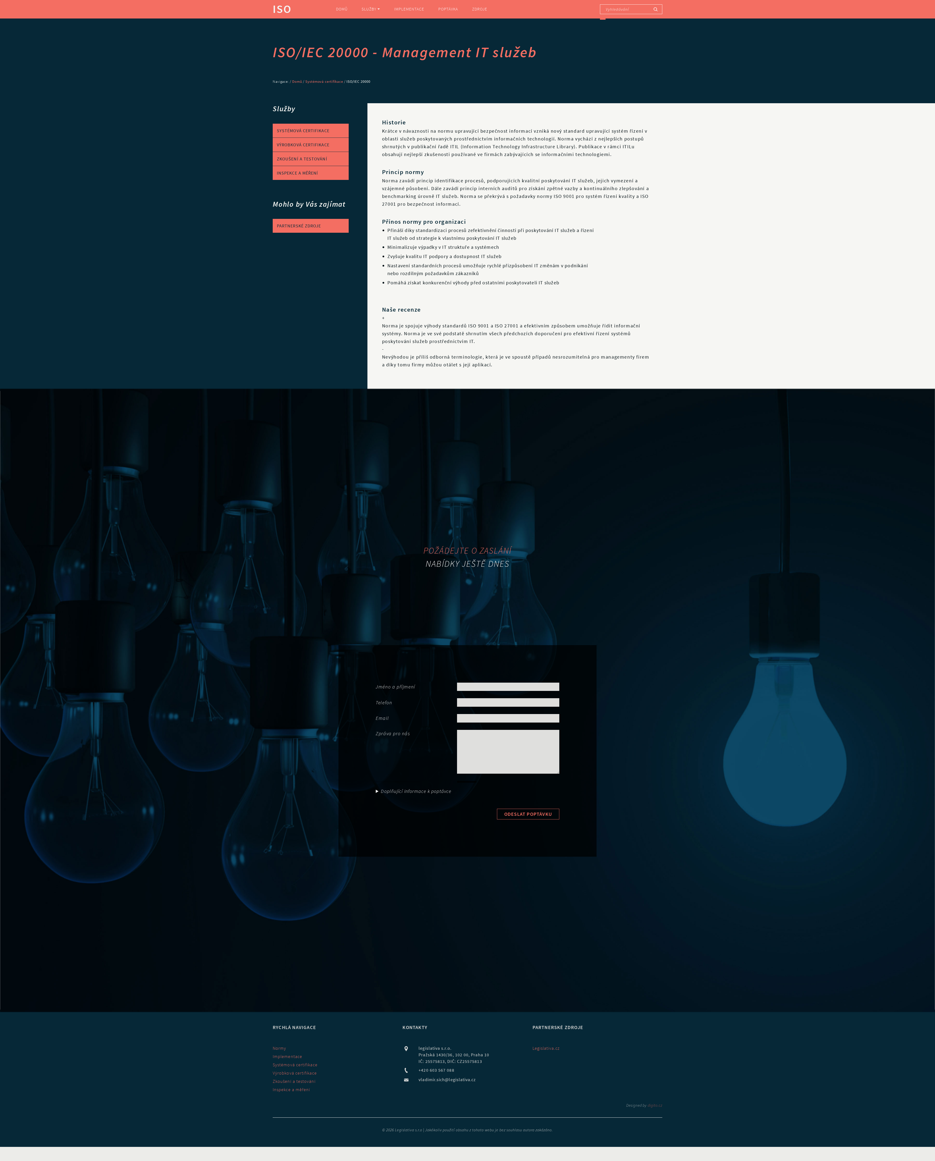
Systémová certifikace (324, 81)
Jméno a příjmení (395, 687)
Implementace (409, 9)
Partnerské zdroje (299, 226)
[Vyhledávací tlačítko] (655, 9)
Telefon (384, 702)
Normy (279, 1048)
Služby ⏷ (371, 9)
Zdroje (479, 9)
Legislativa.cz (546, 1048)
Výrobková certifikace (303, 145)
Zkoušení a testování (302, 159)
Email (382, 718)
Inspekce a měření (297, 173)
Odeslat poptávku (528, 814)
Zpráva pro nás (393, 733)
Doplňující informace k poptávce (416, 791)
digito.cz (655, 1105)
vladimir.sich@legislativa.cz (447, 1079)
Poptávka (448, 9)
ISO (282, 9)
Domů (342, 9)
